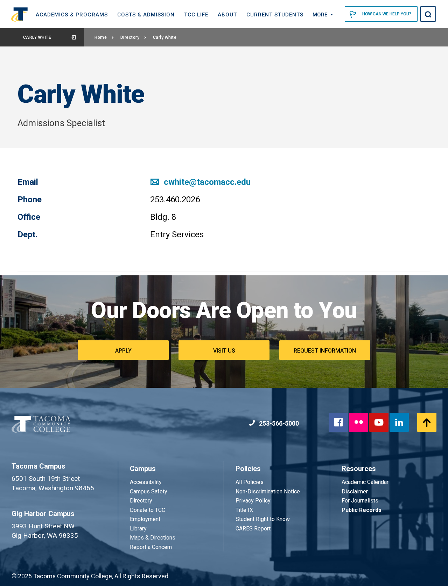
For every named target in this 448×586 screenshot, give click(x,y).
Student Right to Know (263, 519)
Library (138, 528)
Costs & (146, 15)
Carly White (37, 37)
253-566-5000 (278, 423)
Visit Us (224, 350)
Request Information (325, 350)
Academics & (72, 15)
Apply (123, 350)
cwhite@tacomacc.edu (206, 182)
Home (100, 37)
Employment (145, 519)
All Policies (250, 482)
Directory (130, 37)
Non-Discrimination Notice (268, 491)
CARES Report (253, 528)
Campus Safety (148, 491)
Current (274, 15)
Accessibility (146, 482)
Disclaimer (355, 491)
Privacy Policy (253, 500)
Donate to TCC (147, 510)
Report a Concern (151, 547)
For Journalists (360, 500)
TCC (196, 15)
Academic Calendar (365, 482)
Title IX (244, 510)
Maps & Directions (152, 537)
